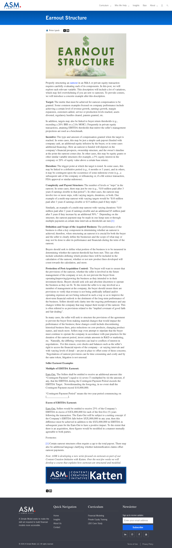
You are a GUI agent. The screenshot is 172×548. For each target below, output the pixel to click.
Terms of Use (132, 544)
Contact (56, 527)
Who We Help (121, 5)
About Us (57, 523)
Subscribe (138, 527)
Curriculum (104, 5)
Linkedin (125, 534)
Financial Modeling (96, 515)
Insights (136, 5)
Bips (145, 5)
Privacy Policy (147, 544)
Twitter (132, 534)
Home (56, 515)
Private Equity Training (97, 519)
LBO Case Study (95, 523)
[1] (112, 220)
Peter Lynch (54, 30)
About (152, 5)
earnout (74, 82)
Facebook (139, 534)
